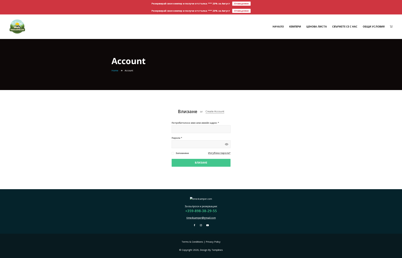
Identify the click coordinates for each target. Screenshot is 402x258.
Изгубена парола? (219, 152)
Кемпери (295, 26)
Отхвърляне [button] (241, 3)
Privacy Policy (213, 241)
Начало (278, 26)
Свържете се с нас (344, 26)
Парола (177, 137)
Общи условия (374, 26)
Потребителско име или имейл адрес (195, 122)
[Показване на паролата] (227, 144)
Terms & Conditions (192, 241)
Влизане (187, 111)
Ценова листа (316, 26)
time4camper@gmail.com (201, 218)
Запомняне (182, 153)
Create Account (215, 111)
